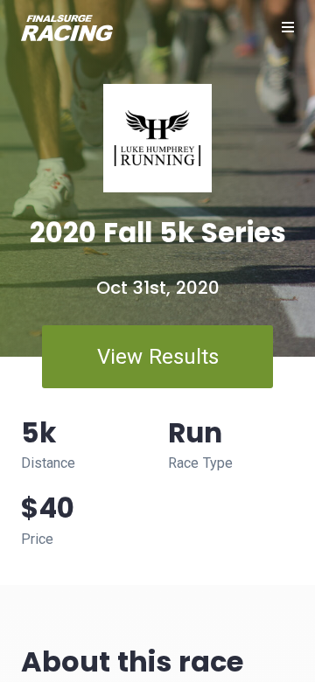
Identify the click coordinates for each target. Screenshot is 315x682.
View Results (158, 356)
